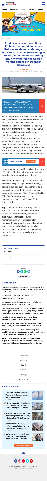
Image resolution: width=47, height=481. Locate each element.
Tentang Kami (34, 466)
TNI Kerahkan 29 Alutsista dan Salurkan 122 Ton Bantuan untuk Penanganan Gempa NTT (17, 405)
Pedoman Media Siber (21, 466)
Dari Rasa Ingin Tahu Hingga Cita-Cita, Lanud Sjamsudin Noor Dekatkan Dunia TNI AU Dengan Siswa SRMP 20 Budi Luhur (17, 436)
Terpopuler (13, 10)
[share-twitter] (21, 271)
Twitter (28, 464)
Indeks (23, 10)
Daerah (40, 10)
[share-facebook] (18, 271)
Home (4, 10)
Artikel (31, 10)
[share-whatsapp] (25, 271)
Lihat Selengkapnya (23, 445)
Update (31, 161)
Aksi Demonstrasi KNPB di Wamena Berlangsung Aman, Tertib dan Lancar (17, 395)
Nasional (7, 259)
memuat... (8, 251)
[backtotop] (23, 454)
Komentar (24, 276)
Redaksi (10, 466)
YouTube (33, 464)
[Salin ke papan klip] (28, 271)
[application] (23, 479)
